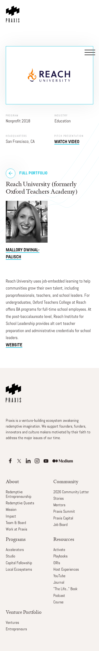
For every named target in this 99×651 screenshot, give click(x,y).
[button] (89, 24)
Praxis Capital (63, 518)
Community (65, 482)
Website (14, 345)
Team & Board (16, 523)
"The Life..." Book (65, 589)
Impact (11, 516)
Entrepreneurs (16, 629)
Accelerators (15, 550)
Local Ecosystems (19, 570)
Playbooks (60, 556)
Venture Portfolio (24, 612)
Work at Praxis (16, 529)
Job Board (60, 525)
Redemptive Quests (20, 503)
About (12, 482)
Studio (10, 556)
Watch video (66, 142)
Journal (58, 583)
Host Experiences (66, 570)
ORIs (56, 563)
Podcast (59, 596)
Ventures (12, 623)
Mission (11, 510)
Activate (59, 550)
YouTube (59, 576)
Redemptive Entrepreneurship (18, 494)
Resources (63, 539)
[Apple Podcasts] (10, 460)
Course (58, 602)
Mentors (59, 505)
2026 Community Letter (71, 492)
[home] (13, 11)
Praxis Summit (64, 512)
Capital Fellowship (19, 563)
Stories (58, 499)
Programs (16, 539)
